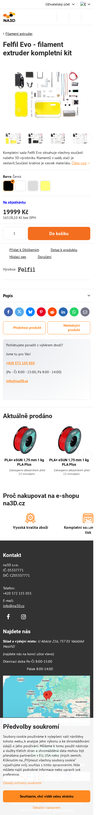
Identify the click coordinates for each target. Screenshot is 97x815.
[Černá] (8, 186)
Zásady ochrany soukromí (22, 783)
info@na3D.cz (17, 381)
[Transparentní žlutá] (45, 186)
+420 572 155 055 (20, 363)
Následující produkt (71, 327)
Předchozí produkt (27, 327)
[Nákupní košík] (75, 17)
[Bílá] (20, 186)
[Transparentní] (33, 186)
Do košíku (59, 233)
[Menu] (87, 17)
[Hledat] (63, 17)
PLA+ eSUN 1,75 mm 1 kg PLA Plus (24, 462)
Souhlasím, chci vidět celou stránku (47, 796)
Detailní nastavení (46, 807)
